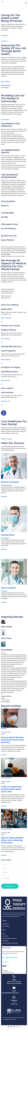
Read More (4, 496)
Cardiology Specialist (6, 485)
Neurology (3, 728)
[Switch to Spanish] (19, 1027)
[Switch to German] (14, 1027)
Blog (4, 933)
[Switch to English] (11, 1027)
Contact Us (5, 936)
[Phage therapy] (6, 3)
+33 (14, 1002)
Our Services (4, 41)
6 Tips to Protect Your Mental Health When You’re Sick (11, 789)
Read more (4, 755)
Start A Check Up (5, 338)
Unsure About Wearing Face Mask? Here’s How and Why (12, 739)
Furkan (3, 734)
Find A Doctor (4, 35)
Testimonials (6, 940)
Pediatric (9, 778)
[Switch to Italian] (16, 1027)
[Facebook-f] (3, 966)
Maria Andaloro (8, 588)
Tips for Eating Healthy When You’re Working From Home (12, 840)
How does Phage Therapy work (10, 943)
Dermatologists (5, 538)
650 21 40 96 (14, 1004)
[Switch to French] (8, 1027)
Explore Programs (5, 359)
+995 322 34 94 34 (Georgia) (14, 983)
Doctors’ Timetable (6, 318)
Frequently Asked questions (9, 938)
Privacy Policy (6, 926)
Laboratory (4, 778)
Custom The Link (5, 401)
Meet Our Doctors (5, 81)
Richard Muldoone (10, 482)
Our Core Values (5, 119)
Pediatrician (4, 591)
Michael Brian (7, 535)
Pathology (9, 829)
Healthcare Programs (6, 439)
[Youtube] (5, 966)
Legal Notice (6, 923)
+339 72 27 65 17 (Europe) (14, 981)
